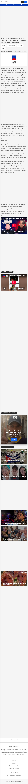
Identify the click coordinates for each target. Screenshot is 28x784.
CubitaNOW (6, 2)
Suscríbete (14, 763)
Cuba (3, 48)
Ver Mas (14, 439)
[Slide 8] (18, 442)
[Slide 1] (5, 442)
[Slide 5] (13, 442)
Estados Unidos (11, 45)
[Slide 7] (16, 442)
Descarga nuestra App (14, 765)
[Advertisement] (14, 22)
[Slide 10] (22, 442)
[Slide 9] (20, 442)
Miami (3, 45)
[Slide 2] (7, 442)
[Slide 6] (15, 442)
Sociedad (20, 45)
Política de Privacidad (14, 768)
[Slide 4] (11, 442)
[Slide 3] (9, 442)
